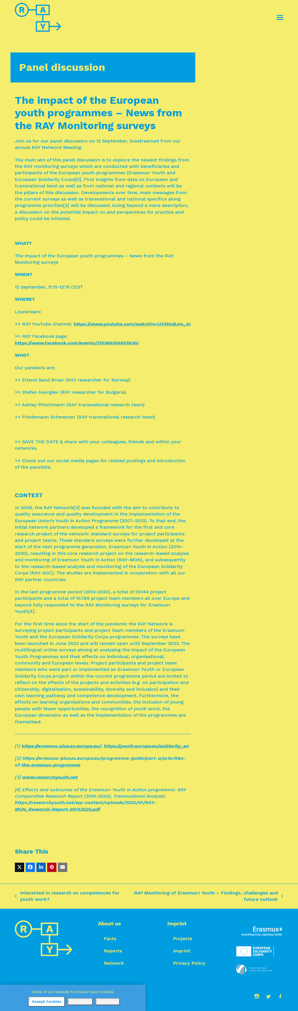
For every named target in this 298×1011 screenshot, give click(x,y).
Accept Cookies (46, 1001)
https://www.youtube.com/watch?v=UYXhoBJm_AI (132, 324)
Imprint (181, 951)
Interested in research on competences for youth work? (67, 896)
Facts (110, 938)
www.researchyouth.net (50, 777)
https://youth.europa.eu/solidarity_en (146, 746)
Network (114, 963)
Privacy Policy (189, 963)
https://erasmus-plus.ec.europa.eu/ (61, 746)
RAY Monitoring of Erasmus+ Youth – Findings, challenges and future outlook (205, 896)
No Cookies (80, 1001)
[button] (280, 17)
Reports (113, 951)
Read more (108, 1001)
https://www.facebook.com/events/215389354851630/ (77, 343)
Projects (182, 938)
